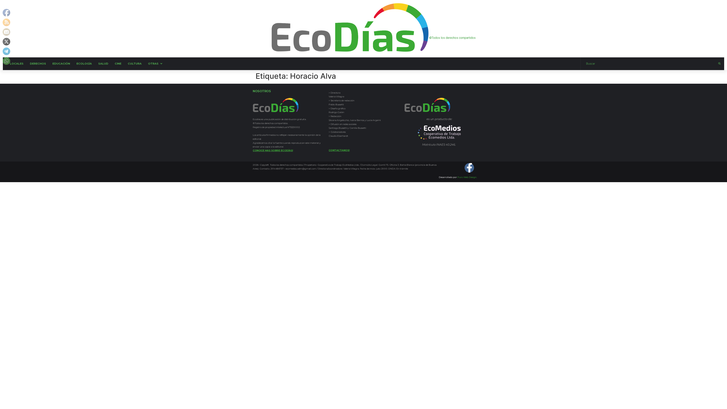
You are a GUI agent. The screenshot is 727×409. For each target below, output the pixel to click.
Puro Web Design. (467, 177)
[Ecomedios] (439, 132)
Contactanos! (339, 150)
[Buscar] (649, 63)
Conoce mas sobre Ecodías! (273, 150)
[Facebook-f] (469, 167)
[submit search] (719, 63)
